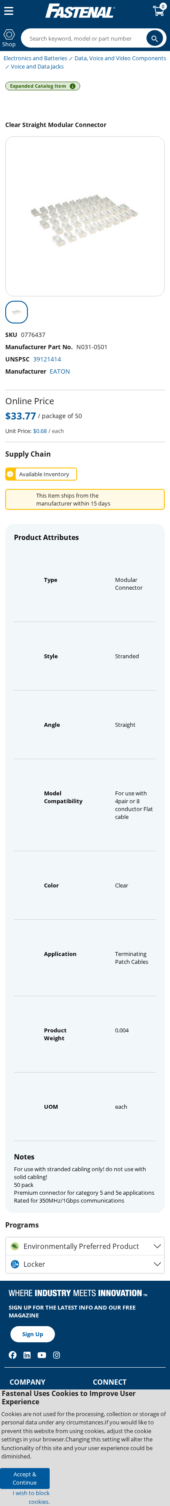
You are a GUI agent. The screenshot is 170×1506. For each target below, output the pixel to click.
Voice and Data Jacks (37, 66)
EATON (60, 371)
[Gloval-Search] (154, 38)
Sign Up (32, 1334)
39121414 (47, 359)
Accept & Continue (25, 1478)
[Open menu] (7, 11)
